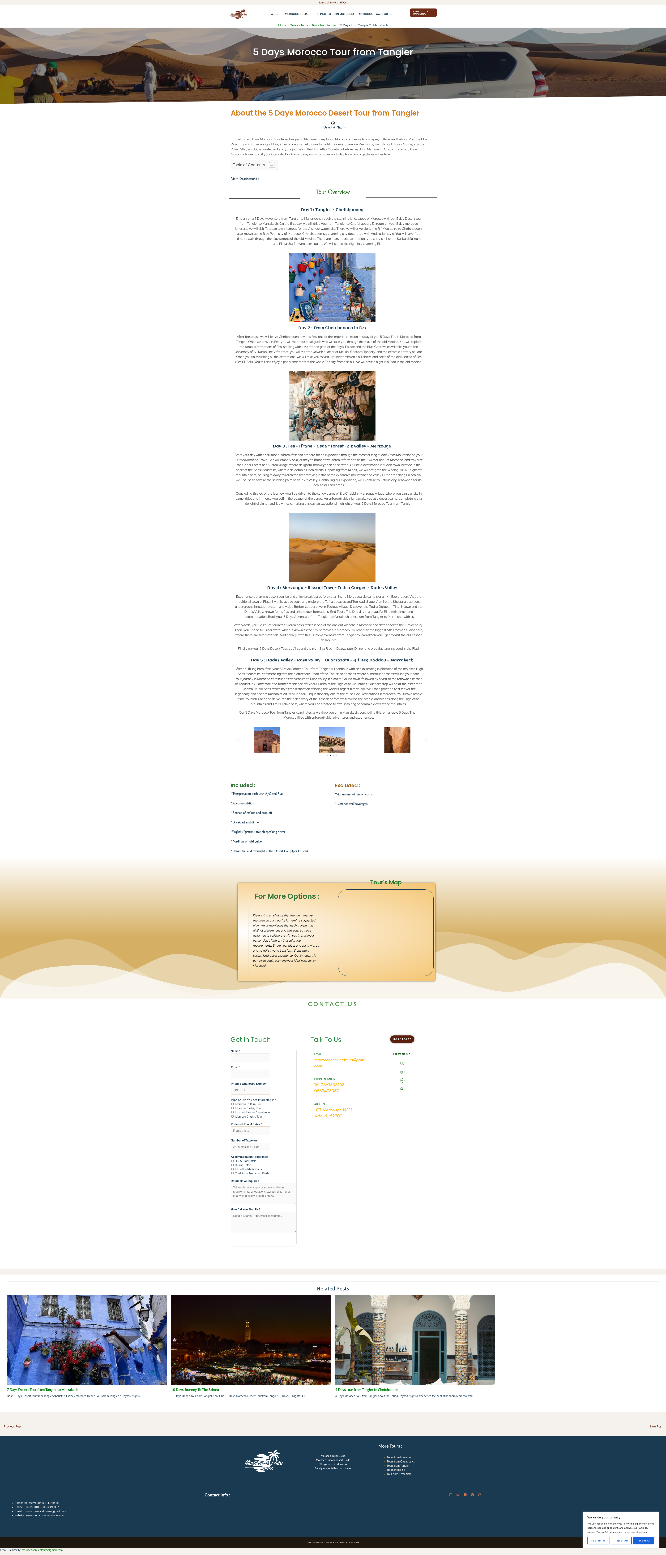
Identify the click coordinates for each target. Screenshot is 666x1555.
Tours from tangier (324, 25)
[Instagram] (450, 1494)
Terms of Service (328, 2)
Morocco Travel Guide (375, 14)
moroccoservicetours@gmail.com (42, 1550)
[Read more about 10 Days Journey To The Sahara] (251, 1339)
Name (235, 1051)
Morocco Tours (296, 14)
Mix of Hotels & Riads (248, 1169)
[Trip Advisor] (457, 1494)
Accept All (644, 1540)
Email (235, 1067)
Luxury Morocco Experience (252, 1112)
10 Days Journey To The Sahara (195, 1389)
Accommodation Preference (250, 1156)
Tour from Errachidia (399, 1474)
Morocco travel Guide (333, 1455)
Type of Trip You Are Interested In (253, 1100)
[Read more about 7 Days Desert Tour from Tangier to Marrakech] (87, 1339)
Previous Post (10, 1426)
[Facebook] (465, 1494)
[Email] (479, 1494)
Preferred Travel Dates (246, 1124)
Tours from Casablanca (401, 1461)
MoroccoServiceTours (293, 25)
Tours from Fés (396, 1469)
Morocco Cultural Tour (248, 1104)
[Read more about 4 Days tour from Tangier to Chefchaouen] (415, 1339)
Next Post (658, 1426)
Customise (598, 1540)
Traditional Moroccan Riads (252, 1173)
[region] (621, 1530)
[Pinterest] (472, 1494)
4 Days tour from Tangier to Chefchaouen (366, 1389)
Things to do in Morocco (335, 14)
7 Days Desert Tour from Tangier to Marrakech (42, 1389)
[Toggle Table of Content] (270, 165)
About (275, 14)
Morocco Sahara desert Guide (333, 1460)
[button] (310, 14)
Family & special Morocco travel (333, 1468)
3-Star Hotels (243, 1165)
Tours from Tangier (398, 1465)
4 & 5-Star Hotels (245, 1160)
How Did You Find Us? (246, 1209)
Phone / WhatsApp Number (249, 1083)
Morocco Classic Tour (248, 1116)
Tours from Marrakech (400, 1457)
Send (237, 1238)
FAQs (343, 2)
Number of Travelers (245, 1140)
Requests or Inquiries (245, 1181)
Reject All (621, 1540)
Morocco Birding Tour (248, 1108)
